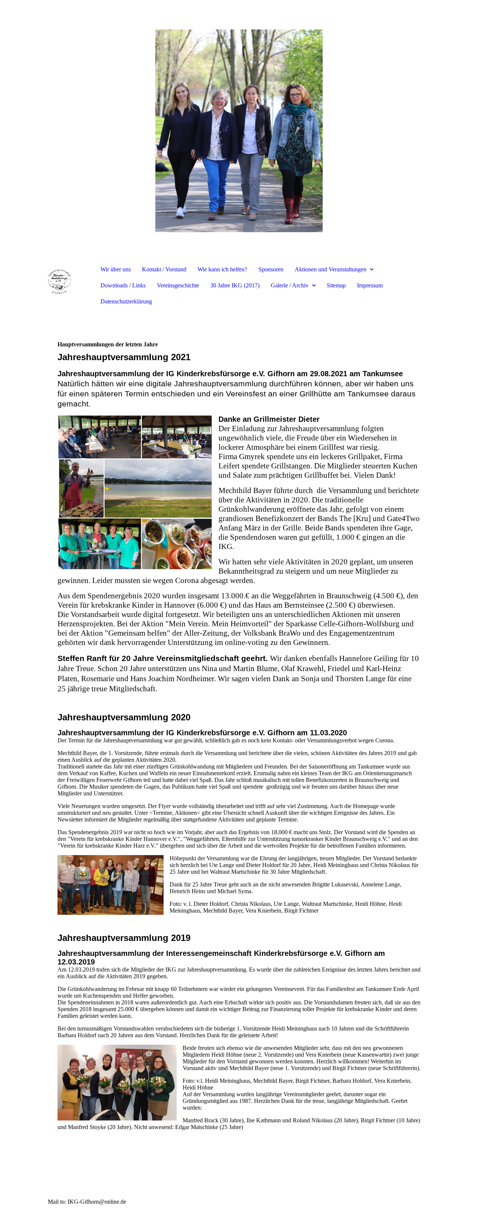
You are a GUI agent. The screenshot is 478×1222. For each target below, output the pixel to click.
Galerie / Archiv (289, 285)
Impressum (370, 285)
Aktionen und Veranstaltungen (330, 269)
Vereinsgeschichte (178, 285)
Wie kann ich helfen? (222, 269)
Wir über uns (115, 269)
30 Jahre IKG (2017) (235, 285)
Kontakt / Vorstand (164, 269)
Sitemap (336, 285)
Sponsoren (270, 269)
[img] (239, 130)
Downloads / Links (123, 285)
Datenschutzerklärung (126, 301)
